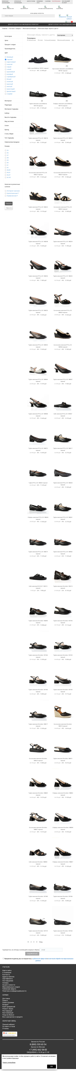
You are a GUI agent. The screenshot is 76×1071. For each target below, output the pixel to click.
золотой (9, 64)
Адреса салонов (8, 977)
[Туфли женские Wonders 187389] (38, 882)
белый (9, 79)
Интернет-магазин (13, 191)
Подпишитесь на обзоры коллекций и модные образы (20, 950)
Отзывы (5, 1028)
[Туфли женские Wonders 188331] (63, 744)
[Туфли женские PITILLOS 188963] (63, 537)
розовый (10, 74)
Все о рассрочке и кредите (12, 1017)
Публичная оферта (9, 989)
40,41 (8, 172)
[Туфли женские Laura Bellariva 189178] (38, 89)
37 (8, 155)
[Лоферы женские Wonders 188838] (63, 813)
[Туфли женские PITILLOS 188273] (38, 537)
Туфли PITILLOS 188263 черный (38, 483)
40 (8, 163)
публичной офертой (39, 958)
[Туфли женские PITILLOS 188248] (38, 227)
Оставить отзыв (8, 1026)
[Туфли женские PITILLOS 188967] (63, 365)
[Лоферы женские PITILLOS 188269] (38, 503)
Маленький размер (63, 40)
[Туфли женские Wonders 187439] (63, 641)
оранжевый (11, 72)
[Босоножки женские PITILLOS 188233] (63, 193)
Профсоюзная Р (12, 196)
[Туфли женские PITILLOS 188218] (38, 124)
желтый (9, 86)
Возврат (5, 1005)
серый (9, 67)
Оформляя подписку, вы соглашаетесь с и (38, 959)
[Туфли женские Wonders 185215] (63, 572)
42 (8, 167)
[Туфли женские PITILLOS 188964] (38, 365)
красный (10, 84)
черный (9, 59)
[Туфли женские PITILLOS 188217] (63, 434)
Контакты (6, 975)
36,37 (8, 175)
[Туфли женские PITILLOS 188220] (63, 124)
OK (51, 1066)
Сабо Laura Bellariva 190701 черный (38, 68)
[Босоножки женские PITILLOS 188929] (63, 296)
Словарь (5, 983)
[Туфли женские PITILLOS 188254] (63, 227)
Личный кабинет (8, 1024)
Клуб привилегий (8, 1007)
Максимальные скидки (11, 987)
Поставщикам (7, 981)
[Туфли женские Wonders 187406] (63, 882)
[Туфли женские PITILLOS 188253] (63, 262)
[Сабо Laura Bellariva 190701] (38, 54)
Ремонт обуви (7, 1009)
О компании (6, 973)
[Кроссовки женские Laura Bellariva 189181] (63, 54)
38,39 (8, 170)
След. (41, 942)
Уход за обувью (8, 1015)
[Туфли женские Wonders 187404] (38, 641)
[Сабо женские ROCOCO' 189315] (38, 572)
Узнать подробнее (9, 1062)
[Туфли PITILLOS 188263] (38, 469)
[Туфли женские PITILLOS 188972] (38, 434)
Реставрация (7, 1011)
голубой (9, 94)
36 (8, 153)
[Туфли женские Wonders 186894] (38, 606)
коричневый (11, 62)
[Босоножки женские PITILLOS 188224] (63, 158)
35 (8, 150)
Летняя (40, 40)
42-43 (9, 177)
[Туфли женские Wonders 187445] (63, 675)
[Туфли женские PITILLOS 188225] (38, 193)
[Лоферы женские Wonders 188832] (63, 779)
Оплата (5, 1001)
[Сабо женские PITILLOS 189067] (63, 400)
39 (8, 160)
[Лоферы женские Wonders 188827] (63, 848)
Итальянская (31, 40)
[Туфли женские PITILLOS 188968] (38, 400)
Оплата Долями (8, 1002)
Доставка (6, 998)
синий (9, 69)
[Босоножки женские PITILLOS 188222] (38, 158)
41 (8, 165)
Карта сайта (6, 970)
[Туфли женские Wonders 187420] (63, 917)
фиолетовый (11, 91)
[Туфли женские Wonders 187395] (63, 606)
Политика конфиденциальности (14, 991)
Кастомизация (7, 1013)
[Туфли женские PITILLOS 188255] (38, 296)
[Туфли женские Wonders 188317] (38, 710)
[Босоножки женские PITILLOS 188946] (63, 331)
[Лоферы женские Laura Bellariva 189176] (63, 89)
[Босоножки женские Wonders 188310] (63, 710)
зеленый (10, 81)
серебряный (11, 77)
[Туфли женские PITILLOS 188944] (38, 331)
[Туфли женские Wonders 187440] (38, 675)
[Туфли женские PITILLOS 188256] (38, 262)
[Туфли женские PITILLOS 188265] (63, 469)
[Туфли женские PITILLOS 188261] (63, 503)
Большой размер (50, 40)
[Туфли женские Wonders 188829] (38, 779)
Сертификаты (7, 979)
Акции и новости (8, 985)
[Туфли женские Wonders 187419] (38, 917)
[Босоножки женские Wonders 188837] (38, 813)
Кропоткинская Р (13, 193)
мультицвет (11, 89)
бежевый (10, 57)
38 (8, 158)
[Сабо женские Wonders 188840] (38, 848)
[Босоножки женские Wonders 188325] (38, 744)
